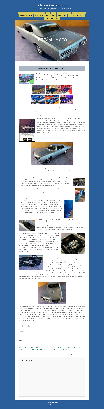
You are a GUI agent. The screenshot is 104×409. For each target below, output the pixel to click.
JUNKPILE (60, 15)
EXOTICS (74, 13)
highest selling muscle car (45, 349)
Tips (65, 15)
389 (20, 349)
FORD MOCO (82, 13)
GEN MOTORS (23, 15)
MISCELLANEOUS (39, 15)
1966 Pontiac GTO (50, 347)
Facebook (75, 15)
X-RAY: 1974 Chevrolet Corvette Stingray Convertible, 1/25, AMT (70, 354)
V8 (67, 349)
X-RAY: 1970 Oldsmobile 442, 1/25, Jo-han (29, 354)
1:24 (80, 347)
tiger (61, 349)
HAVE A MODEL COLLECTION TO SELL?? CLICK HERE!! (31, 13)
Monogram (54, 349)
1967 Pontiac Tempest (73, 347)
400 (27, 349)
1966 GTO (43, 347)
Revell (58, 349)
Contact (82, 15)
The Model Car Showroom (52, 5)
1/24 (37, 347)
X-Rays (53, 15)
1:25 (82, 347)
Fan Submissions (49, 18)
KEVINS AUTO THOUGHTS (64, 13)
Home (47, 13)
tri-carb (64, 349)
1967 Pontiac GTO (64, 347)
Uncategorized (28, 347)
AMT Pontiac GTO (35, 349)
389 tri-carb (23, 349)
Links (70, 15)
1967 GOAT (56, 347)
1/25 (40, 347)
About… (53, 13)
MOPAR (31, 15)
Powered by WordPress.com (52, 404)
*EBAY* (57, 18)
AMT (30, 349)
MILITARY (47, 15)
